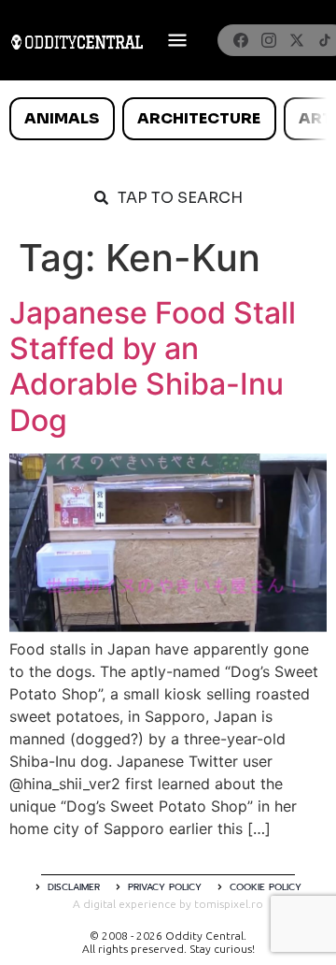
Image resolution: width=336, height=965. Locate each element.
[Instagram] (268, 40)
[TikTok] (324, 40)
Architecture (198, 118)
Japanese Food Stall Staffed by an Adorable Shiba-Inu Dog (152, 367)
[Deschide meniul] (177, 40)
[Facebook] (240, 40)
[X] (296, 40)
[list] (168, 119)
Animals (61, 118)
